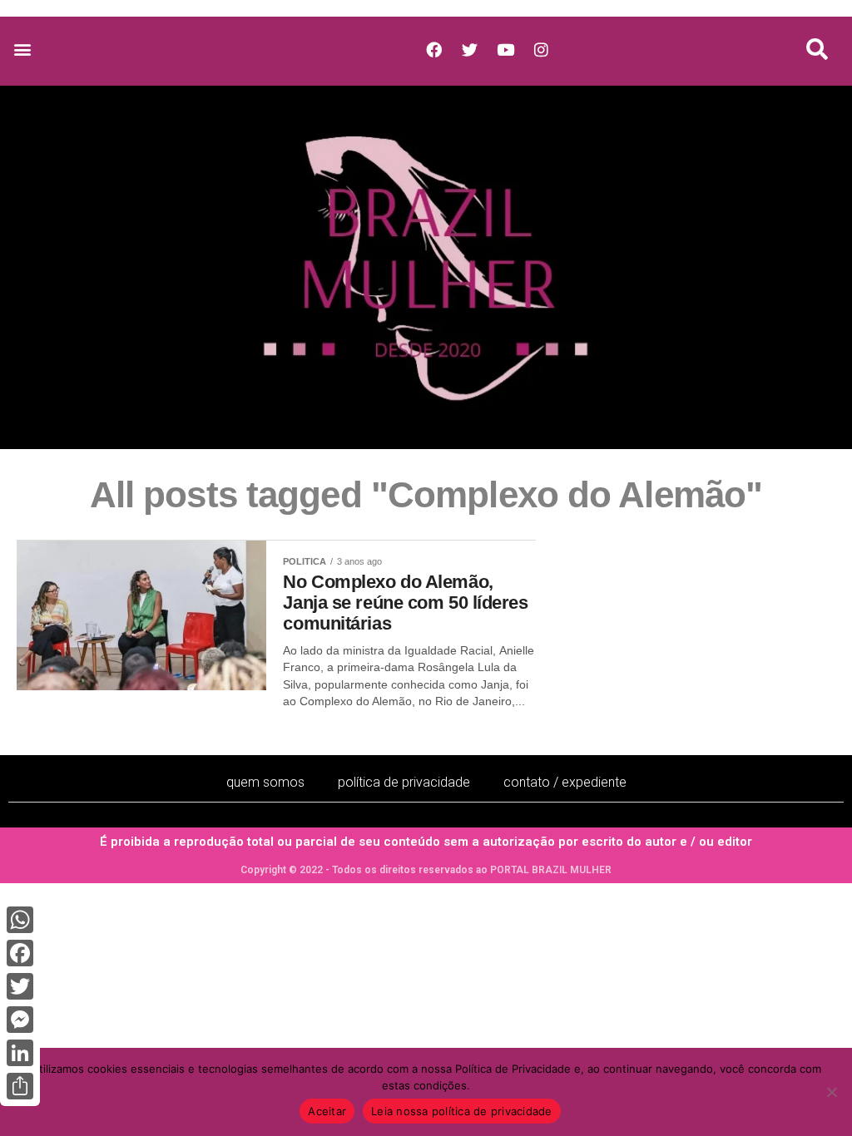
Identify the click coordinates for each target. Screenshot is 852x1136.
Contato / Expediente (565, 782)
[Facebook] (20, 953)
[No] (831, 1092)
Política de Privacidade (404, 782)
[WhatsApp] (20, 919)
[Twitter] (20, 986)
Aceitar (327, 1111)
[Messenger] (20, 1019)
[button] (22, 49)
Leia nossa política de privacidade (461, 1111)
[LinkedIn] (20, 1052)
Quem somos (265, 782)
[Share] (20, 1086)
